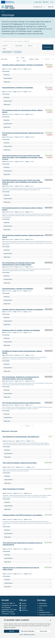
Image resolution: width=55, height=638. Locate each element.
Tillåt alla (11, 631)
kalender (22, 34)
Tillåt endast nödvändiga (27, 631)
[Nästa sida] (52, 59)
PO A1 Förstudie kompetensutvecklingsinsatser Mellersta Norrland (21, 403)
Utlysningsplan (21, 29)
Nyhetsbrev (25, 610)
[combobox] (8, 45)
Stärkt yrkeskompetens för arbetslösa (13, 489)
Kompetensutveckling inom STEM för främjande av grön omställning (22, 515)
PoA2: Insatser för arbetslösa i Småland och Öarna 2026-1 (20, 463)
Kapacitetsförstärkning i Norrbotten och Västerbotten (17, 87)
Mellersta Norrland (7, 52)
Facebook (24, 605)
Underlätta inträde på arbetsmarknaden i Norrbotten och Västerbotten (22, 65)
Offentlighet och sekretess (29, 634)
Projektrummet (17, 24)
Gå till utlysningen (5, 71)
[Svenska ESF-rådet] (7, 7)
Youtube (24, 608)
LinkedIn (24, 603)
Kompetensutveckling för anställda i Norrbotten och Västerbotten (21, 330)
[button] (50, 620)
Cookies (21, 634)
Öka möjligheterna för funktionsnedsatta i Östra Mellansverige (21, 436)
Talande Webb (38, 2)
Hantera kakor (43, 631)
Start (3, 11)
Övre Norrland (18, 52)
